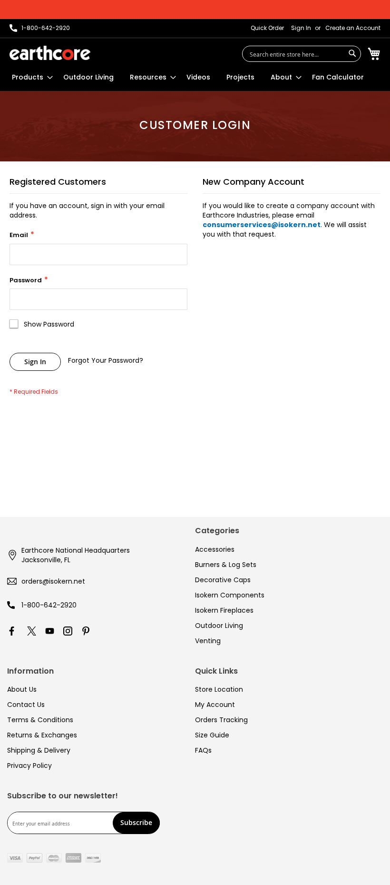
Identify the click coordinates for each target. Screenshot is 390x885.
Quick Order (267, 28)
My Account (215, 704)
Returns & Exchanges (42, 735)
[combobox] (301, 54)
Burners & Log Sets (225, 564)
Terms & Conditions (40, 720)
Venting (208, 641)
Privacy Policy (29, 765)
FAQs (203, 750)
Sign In (301, 28)
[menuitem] (29, 77)
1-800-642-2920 (49, 605)
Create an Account (352, 28)
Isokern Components (229, 595)
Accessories (214, 549)
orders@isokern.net (53, 581)
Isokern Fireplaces (224, 610)
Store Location (219, 689)
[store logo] (50, 53)
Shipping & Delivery (38, 750)
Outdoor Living (219, 625)
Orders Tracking (221, 720)
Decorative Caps (223, 580)
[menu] (187, 77)
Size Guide (212, 735)
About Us (22, 689)
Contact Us (26, 704)
